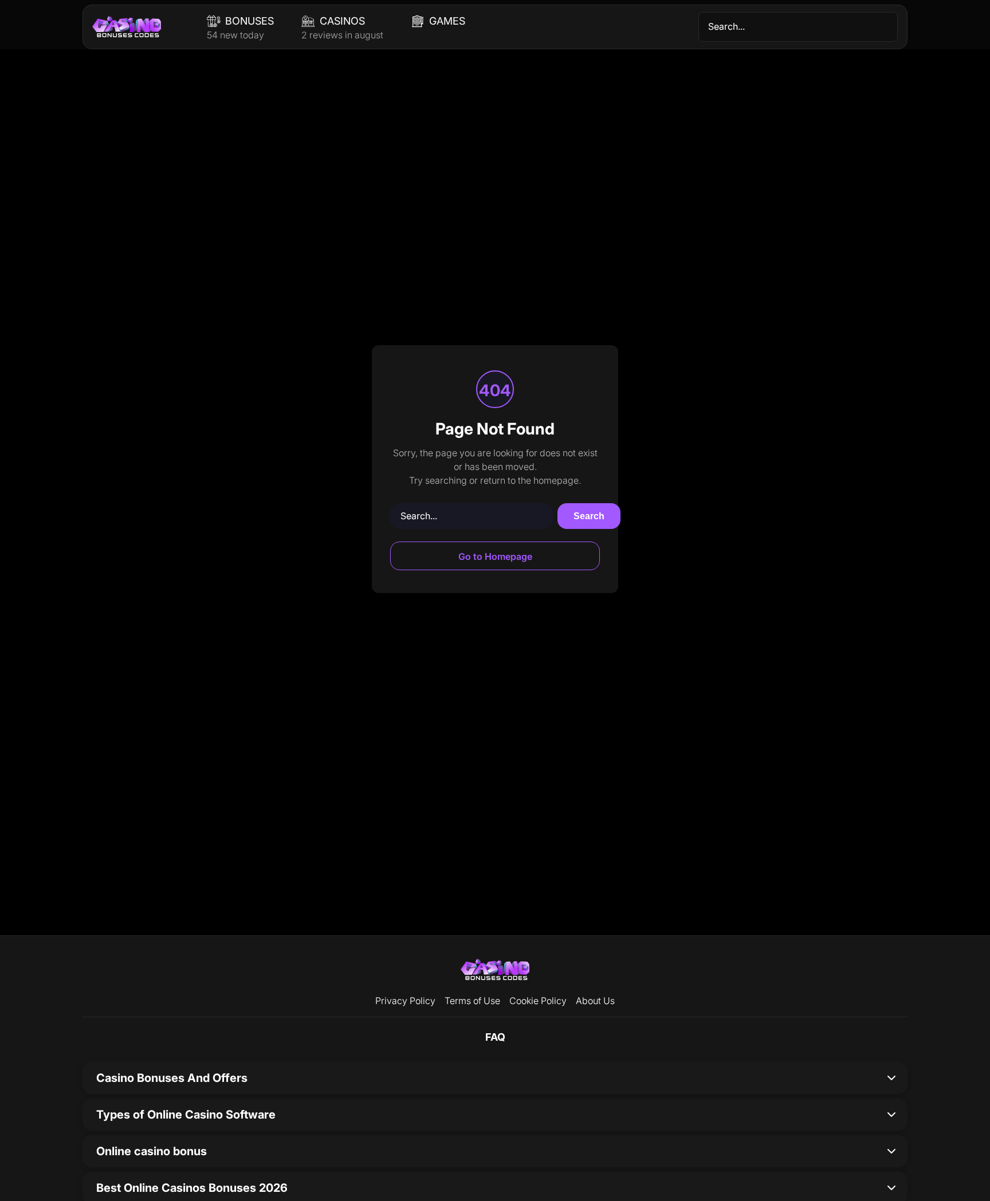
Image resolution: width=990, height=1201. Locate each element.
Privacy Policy (405, 1000)
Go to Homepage (495, 556)
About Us (595, 1000)
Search (588, 516)
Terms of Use (472, 1000)
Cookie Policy (538, 1000)
